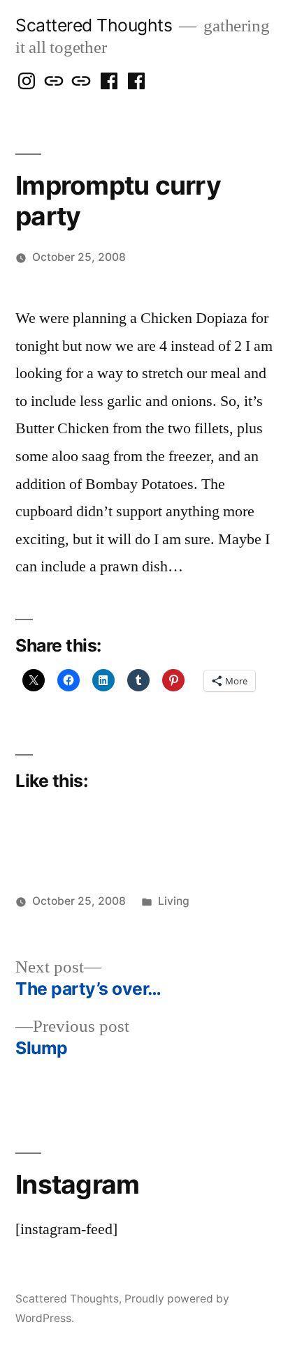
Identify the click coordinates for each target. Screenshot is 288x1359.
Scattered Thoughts (93, 25)
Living (173, 901)
